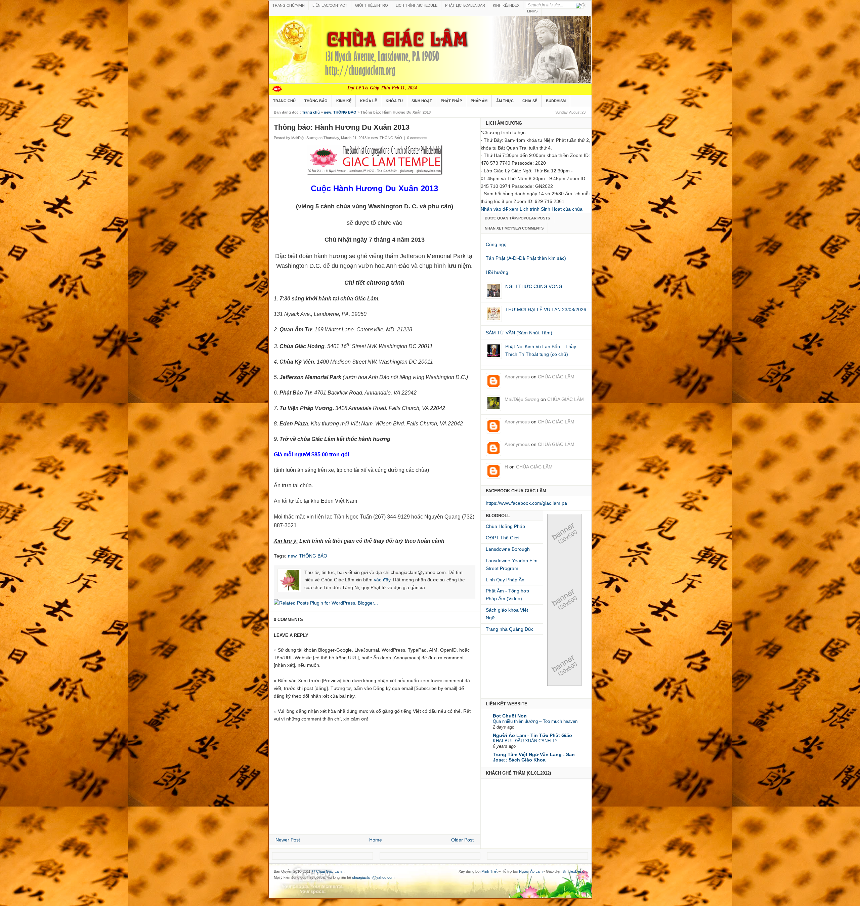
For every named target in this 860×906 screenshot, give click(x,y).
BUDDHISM (556, 101)
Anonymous (517, 376)
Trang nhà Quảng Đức (509, 629)
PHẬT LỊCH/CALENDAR (465, 5)
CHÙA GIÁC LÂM (556, 376)
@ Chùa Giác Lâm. (327, 871)
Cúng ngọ (496, 244)
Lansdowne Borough (508, 549)
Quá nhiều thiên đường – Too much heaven (535, 721)
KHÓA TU (394, 101)
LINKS (532, 11)
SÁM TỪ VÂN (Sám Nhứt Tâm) (519, 332)
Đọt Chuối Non (510, 715)
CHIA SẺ (529, 101)
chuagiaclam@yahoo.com (373, 877)
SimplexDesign (574, 871)
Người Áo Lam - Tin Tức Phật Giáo (532, 735)
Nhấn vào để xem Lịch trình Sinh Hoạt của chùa (532, 209)
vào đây (382, 579)
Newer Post (287, 839)
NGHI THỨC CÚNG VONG (533, 286)
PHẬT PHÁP (451, 101)
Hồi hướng (497, 272)
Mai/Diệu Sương (522, 399)
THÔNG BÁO (316, 101)
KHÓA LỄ (368, 101)
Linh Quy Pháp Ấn (505, 579)
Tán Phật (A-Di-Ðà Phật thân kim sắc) (526, 258)
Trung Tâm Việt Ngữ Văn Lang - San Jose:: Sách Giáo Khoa (534, 757)
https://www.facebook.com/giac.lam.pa (526, 503)
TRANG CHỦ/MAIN (288, 5)
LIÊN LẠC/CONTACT (329, 5)
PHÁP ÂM (479, 101)
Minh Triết (489, 871)
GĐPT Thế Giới (502, 537)
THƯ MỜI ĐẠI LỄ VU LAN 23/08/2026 (545, 309)
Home (375, 839)
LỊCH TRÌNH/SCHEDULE (416, 5)
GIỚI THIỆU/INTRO (371, 5)
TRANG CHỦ (284, 101)
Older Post (462, 839)
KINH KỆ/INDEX (506, 5)
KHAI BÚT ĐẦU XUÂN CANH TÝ (525, 740)
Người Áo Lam (531, 871)
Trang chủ (311, 112)
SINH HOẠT (422, 101)
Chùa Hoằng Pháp (505, 526)
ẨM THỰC (505, 101)
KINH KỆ (343, 101)
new (327, 112)
